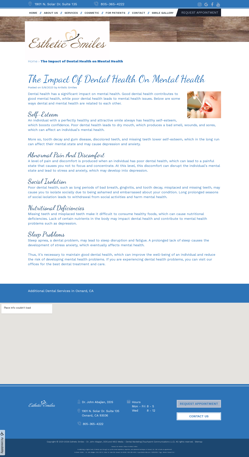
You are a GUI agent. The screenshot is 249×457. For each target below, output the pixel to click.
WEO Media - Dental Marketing (127, 442)
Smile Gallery (162, 12)
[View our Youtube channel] (218, 4)
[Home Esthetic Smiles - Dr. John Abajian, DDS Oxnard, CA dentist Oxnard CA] (67, 40)
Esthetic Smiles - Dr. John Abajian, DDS (89, 442)
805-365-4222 (112, 4)
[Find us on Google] (206, 4)
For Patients (115, 12)
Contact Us (199, 416)
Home (33, 12)
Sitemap (198, 442)
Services (71, 12)
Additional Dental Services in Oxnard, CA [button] (61, 291)
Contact (138, 12)
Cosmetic (92, 12)
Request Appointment (199, 12)
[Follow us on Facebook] (212, 4)
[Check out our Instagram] (199, 4)
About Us (51, 12)
